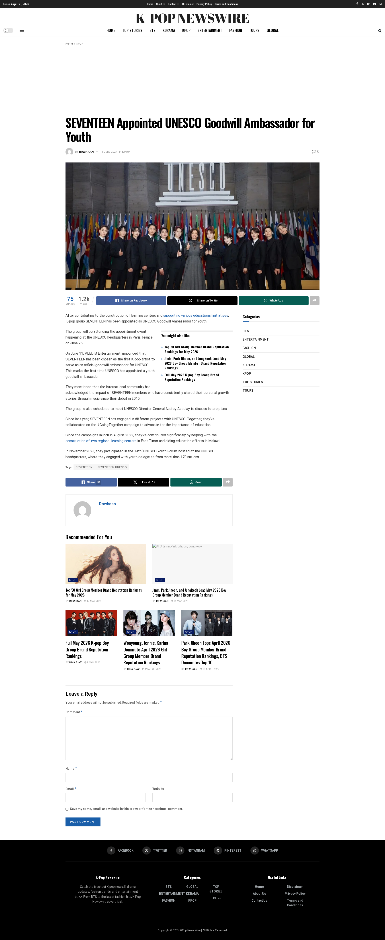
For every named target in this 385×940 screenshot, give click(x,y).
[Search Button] (380, 30)
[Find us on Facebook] (357, 4)
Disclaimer (188, 4)
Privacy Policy (204, 4)
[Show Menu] (22, 30)
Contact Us (174, 4)
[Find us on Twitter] (362, 4)
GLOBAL (273, 30)
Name (71, 768)
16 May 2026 (180, 601)
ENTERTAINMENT (210, 30)
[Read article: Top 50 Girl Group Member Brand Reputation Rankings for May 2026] (106, 564)
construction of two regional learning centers (101, 441)
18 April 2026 (210, 669)
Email (71, 789)
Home (150, 4)
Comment (74, 712)
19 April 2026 (152, 669)
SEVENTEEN (84, 467)
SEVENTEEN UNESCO (112, 467)
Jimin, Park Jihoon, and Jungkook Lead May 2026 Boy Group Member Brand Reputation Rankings (195, 363)
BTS (152, 30)
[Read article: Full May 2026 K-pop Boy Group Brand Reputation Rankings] (91, 623)
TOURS (254, 30)
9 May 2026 (93, 662)
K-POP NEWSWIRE (192, 17)
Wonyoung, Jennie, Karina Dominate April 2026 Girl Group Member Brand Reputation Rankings (145, 652)
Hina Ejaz (75, 662)
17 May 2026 (93, 601)
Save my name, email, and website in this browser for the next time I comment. (126, 809)
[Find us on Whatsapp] (380, 4)
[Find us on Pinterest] (374, 4)
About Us (160, 4)
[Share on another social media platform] (314, 300)
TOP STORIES (132, 30)
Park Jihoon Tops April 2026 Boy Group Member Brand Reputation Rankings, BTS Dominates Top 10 (205, 652)
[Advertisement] (192, 79)
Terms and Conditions (226, 4)
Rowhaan (86, 152)
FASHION (235, 30)
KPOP (186, 30)
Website (158, 788)
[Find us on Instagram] (368, 4)
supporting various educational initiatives (195, 315)
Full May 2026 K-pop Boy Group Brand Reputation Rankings (191, 377)
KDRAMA (169, 30)
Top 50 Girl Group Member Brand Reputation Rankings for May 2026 (196, 349)
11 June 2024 (108, 152)
